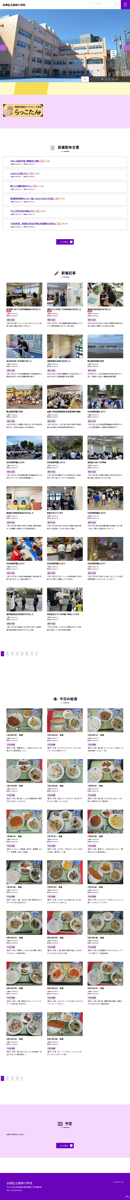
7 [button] (31, 653)
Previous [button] (3, 48)
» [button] (36, 653)
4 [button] (113, 79)
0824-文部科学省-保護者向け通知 (25, 160)
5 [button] (116, 79)
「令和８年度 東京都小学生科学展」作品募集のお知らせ (33, 223)
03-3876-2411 (16, 1190)
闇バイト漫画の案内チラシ (21, 186)
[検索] (114, 5)
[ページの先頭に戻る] (127, 1197)
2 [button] (105, 79)
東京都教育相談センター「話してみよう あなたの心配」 (32, 198)
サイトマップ (119, 1182)
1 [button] (102, 79)
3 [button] (109, 79)
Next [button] (127, 48)
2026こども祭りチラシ (19, 173)
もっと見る (64, 242)
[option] (65, 45)
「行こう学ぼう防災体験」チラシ (22, 211)
